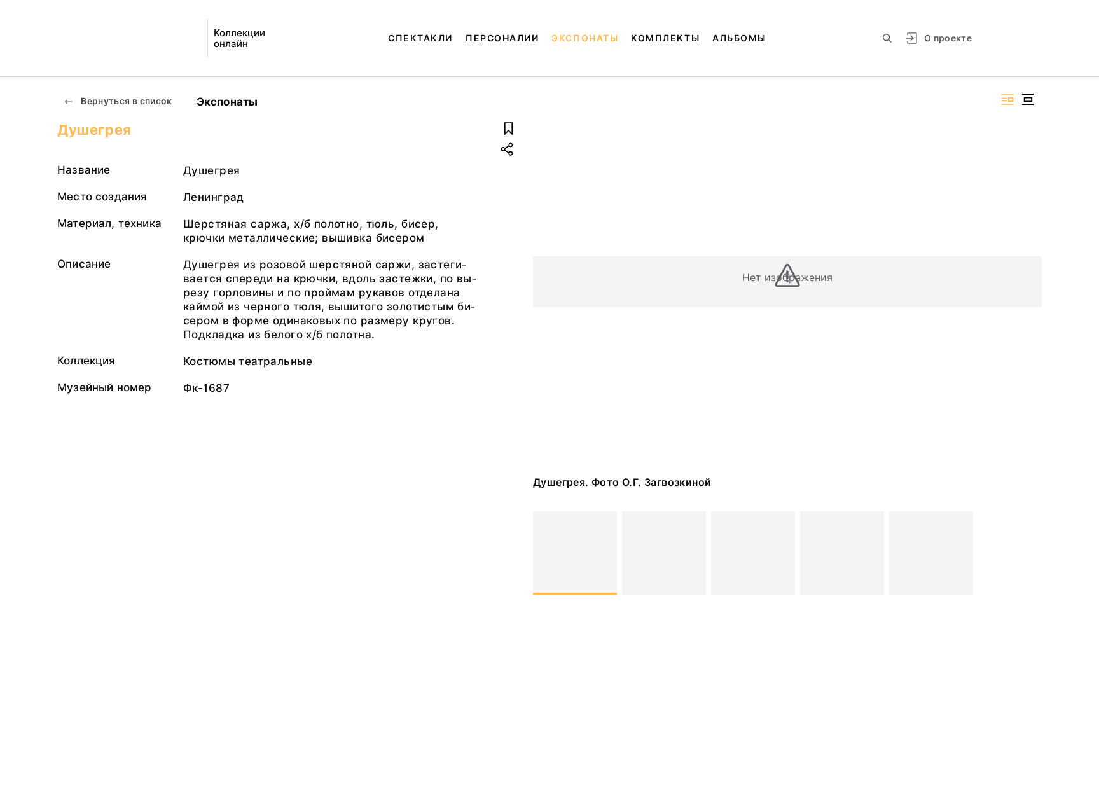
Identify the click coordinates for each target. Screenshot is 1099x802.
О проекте (948, 37)
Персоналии (502, 37)
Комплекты (665, 37)
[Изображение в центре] (1028, 99)
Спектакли (420, 37)
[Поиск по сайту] (887, 38)
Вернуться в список (125, 100)
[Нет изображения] (575, 553)
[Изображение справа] (1007, 99)
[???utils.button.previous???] (548, 553)
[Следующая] (1026, 553)
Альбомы (739, 37)
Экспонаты (584, 37)
